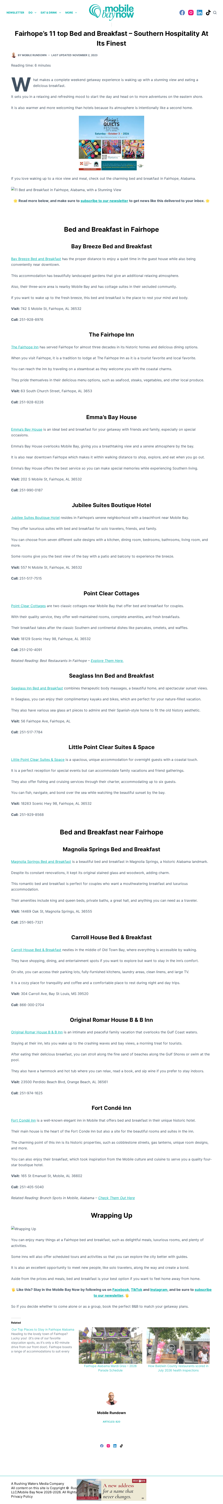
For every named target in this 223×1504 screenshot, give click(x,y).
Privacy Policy (22, 1496)
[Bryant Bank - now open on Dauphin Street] (111, 1489)
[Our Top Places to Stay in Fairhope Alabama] (45, 1340)
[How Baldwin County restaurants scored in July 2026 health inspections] (178, 1345)
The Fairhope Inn (25, 347)
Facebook (120, 1289)
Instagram (158, 1289)
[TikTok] (208, 12)
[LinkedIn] (199, 12)
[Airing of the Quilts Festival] (111, 142)
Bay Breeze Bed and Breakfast (36, 259)
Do (30, 12)
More (69, 12)
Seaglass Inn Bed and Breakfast (37, 688)
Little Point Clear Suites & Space (37, 759)
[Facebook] (182, 12)
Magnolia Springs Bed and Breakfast (41, 861)
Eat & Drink (49, 12)
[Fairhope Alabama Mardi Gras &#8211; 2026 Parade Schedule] (110, 1345)
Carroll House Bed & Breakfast (36, 950)
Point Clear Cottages (28, 606)
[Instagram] (191, 12)
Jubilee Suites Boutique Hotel (35, 517)
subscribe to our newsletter (104, 201)
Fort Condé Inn (23, 1120)
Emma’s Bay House (26, 429)
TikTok (136, 1289)
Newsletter (15, 12)
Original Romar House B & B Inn (37, 1032)
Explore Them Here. (107, 660)
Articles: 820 (111, 1421)
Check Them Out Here (116, 1198)
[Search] (214, 12)
